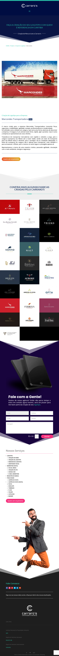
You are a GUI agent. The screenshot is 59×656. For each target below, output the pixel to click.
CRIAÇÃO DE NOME (14, 457)
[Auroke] (29, 277)
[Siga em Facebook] (7, 588)
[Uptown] (29, 320)
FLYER (10, 490)
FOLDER (11, 492)
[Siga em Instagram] (10, 588)
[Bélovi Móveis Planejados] (29, 263)
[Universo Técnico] (10, 235)
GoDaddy (8, 647)
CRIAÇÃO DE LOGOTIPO (15, 459)
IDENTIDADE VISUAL (14, 464)
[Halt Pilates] (29, 249)
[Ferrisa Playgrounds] (29, 305)
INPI (7, 633)
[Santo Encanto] (49, 305)
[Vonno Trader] (10, 249)
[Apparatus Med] (29, 235)
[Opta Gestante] (49, 291)
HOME (7, 46)
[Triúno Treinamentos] (49, 221)
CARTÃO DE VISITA (13, 480)
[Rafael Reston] (29, 221)
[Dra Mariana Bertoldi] (10, 221)
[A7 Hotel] (10, 207)
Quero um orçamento (11, 159)
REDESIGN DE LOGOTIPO (15, 462)
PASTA (10, 484)
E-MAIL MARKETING (13, 474)
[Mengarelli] (10, 320)
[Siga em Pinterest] (12, 588)
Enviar (47, 436)
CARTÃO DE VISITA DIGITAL (16, 482)
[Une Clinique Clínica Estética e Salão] (10, 291)
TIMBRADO (11, 488)
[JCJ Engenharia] (10, 263)
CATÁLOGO (11, 494)
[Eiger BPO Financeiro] (49, 249)
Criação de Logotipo (20, 46)
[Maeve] (49, 263)
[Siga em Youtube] (20, 588)
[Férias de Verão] (49, 277)
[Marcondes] (10, 305)
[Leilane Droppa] (49, 207)
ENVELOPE (11, 486)
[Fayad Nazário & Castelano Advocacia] (10, 334)
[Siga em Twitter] (15, 588)
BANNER (11, 496)
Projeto (12, 46)
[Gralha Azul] (10, 277)
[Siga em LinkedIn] (17, 588)
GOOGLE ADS (12, 472)
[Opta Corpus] (49, 235)
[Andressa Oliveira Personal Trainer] (29, 291)
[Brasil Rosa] (49, 320)
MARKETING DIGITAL (12, 466)
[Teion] (29, 207)
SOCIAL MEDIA (11, 468)
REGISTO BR (9, 640)
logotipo (37, 405)
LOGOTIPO (10, 455)
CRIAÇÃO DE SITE (13, 470)
